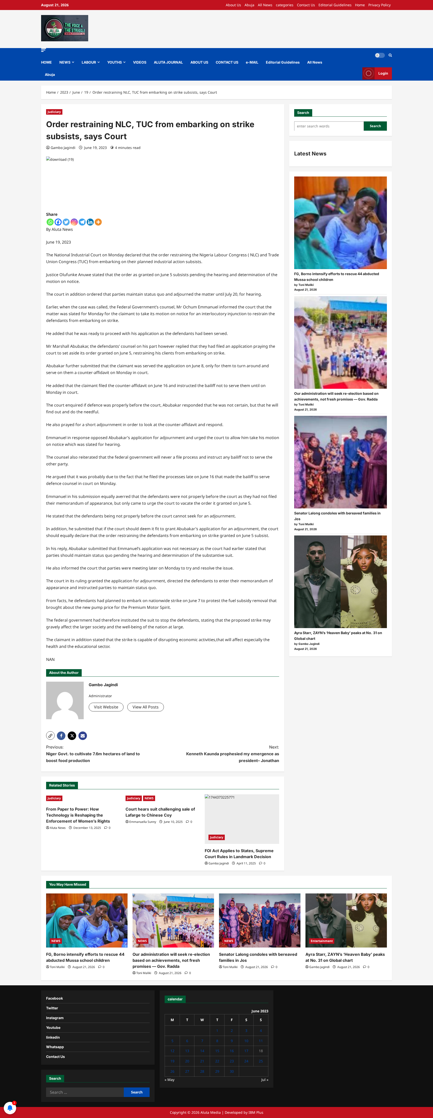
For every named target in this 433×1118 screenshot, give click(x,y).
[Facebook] (58, 222)
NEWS (64, 62)
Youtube (53, 1027)
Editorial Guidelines (335, 5)
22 (217, 1061)
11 (261, 1040)
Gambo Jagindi (63, 147)
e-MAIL (252, 62)
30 (232, 1071)
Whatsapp (55, 1047)
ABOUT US (199, 62)
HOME (46, 62)
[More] (98, 222)
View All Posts (146, 707)
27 (187, 1071)
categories (284, 5)
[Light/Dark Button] (380, 55)
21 (202, 1061)
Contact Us (306, 5)
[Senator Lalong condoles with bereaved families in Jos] (340, 462)
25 (261, 1061)
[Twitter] (66, 222)
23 (232, 1061)
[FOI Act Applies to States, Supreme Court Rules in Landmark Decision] (242, 819)
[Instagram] (74, 222)
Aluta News (58, 828)
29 (217, 1071)
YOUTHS (114, 62)
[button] (43, 50)
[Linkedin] (90, 222)
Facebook (54, 998)
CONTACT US (227, 62)
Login (383, 73)
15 (217, 1050)
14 (202, 1050)
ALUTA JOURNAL (168, 62)
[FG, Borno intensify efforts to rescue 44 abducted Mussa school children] (340, 222)
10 (246, 1040)
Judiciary (54, 112)
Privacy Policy (379, 5)
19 (172, 1061)
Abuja (249, 5)
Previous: (93, 753)
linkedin (53, 1037)
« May (169, 1079)
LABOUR (89, 62)
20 (187, 1061)
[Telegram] (82, 222)
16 (232, 1050)
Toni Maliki (57, 967)
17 (246, 1050)
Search (303, 112)
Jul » (264, 1079)
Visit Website (106, 707)
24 (246, 1061)
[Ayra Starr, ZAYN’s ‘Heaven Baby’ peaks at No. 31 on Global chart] (340, 581)
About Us (233, 5)
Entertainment (322, 941)
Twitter (52, 1008)
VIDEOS (139, 62)
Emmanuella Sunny (142, 822)
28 (202, 1071)
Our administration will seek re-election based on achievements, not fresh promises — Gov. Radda (171, 960)
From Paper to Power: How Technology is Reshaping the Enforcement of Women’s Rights (78, 815)
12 (172, 1050)
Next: (232, 753)
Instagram (55, 1018)
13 (187, 1050)
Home (360, 5)
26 (172, 1071)
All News (265, 5)
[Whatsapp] (50, 222)
